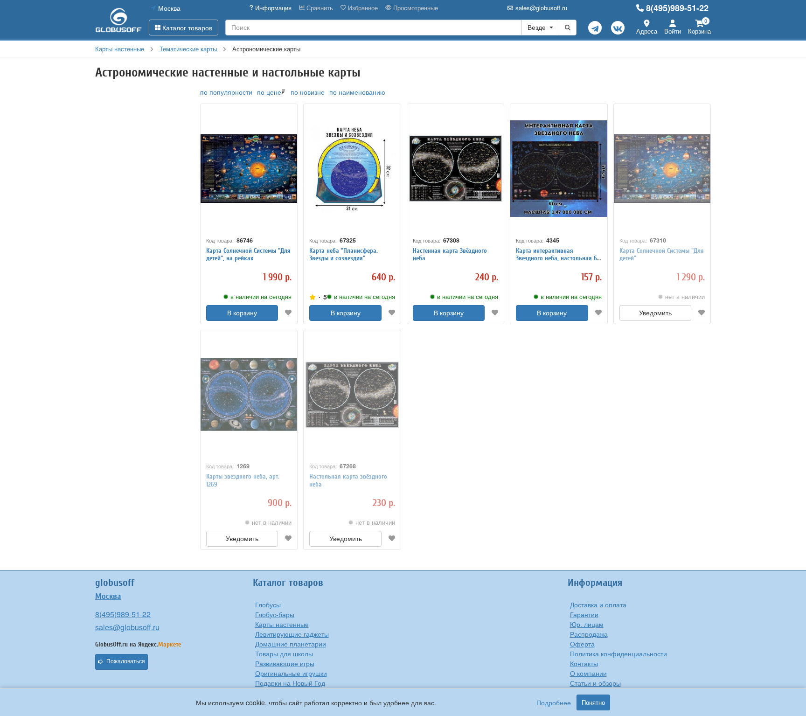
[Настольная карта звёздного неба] (352, 394)
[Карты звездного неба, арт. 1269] (249, 394)
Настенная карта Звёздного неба (450, 255)
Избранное (362, 8)
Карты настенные (282, 624)
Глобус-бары (274, 614)
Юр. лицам (587, 624)
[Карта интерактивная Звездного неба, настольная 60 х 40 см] (558, 168)
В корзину (242, 313)
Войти (672, 31)
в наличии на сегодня (261, 296)
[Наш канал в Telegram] (595, 28)
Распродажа (589, 634)
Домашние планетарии (290, 643)
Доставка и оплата (598, 604)
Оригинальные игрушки (291, 673)
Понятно (593, 702)
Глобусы (268, 604)
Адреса (646, 31)
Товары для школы (284, 653)
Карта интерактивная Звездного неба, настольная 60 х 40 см (558, 259)
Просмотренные (414, 8)
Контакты (584, 663)
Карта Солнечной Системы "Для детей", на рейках (248, 255)
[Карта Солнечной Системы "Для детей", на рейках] (249, 168)
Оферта (582, 643)
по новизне (308, 92)
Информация (272, 8)
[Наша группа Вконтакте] (618, 28)
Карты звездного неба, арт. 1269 (242, 480)
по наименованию (357, 92)
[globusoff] (118, 20)
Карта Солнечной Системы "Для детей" (661, 255)
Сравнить (319, 8)
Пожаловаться (125, 661)
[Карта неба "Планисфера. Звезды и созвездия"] (352, 168)
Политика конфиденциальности (618, 653)
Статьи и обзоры (595, 683)
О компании (588, 673)
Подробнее (553, 702)
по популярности (226, 92)
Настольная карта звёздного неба (348, 480)
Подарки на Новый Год (290, 683)
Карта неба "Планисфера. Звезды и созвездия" (343, 255)
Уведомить (655, 313)
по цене (269, 92)
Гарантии (584, 614)
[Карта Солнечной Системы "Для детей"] (662, 168)
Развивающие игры (284, 663)
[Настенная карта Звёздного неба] (455, 168)
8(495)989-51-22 (677, 8)
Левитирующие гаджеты (292, 634)
